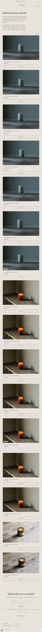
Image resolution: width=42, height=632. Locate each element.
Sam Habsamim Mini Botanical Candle (11, 544)
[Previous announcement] (2, 1)
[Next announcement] (40, 1)
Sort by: (21, 33)
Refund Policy (20, 609)
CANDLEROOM (8, 629)
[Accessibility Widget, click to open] (2, 630)
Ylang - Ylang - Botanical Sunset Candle (11, 341)
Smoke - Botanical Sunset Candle (10, 306)
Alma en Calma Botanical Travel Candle (11, 130)
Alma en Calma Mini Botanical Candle (11, 575)
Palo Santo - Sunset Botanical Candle (11, 444)
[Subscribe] (29, 602)
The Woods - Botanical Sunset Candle (11, 479)
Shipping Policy (27, 609)
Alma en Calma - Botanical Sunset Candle (12, 375)
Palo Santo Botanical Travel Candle (10, 272)
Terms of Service (34, 609)
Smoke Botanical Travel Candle (10, 237)
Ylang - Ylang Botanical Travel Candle (11, 96)
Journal (24, 611)
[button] (2, 6)
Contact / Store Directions (12, 609)
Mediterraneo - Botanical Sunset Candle (11, 410)
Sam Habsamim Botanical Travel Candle (11, 203)
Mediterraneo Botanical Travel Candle (11, 61)
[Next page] (24, 585)
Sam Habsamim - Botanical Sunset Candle (12, 513)
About (4, 609)
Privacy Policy (19, 611)
